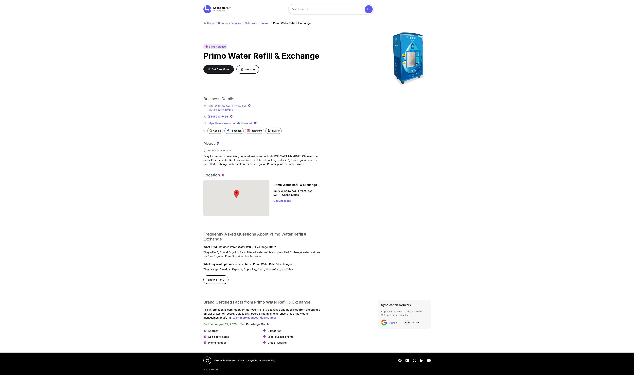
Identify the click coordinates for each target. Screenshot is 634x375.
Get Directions (282, 200)
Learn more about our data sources (254, 317)
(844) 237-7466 (218, 116)
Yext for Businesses (225, 360)
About (241, 360)
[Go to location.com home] (217, 9)
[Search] (369, 9)
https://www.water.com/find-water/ (230, 123)
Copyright (252, 360)
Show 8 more (216, 279)
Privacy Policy (267, 360)
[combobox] (331, 9)
